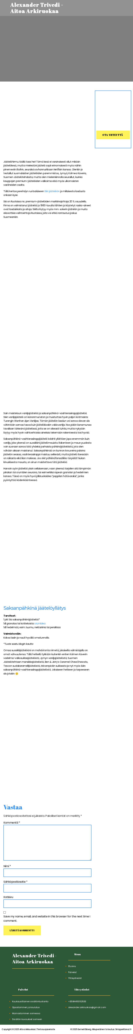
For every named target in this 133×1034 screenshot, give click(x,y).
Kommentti (11, 823)
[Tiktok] (15, 977)
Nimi (7, 866)
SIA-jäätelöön (52, 191)
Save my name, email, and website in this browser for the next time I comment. (46, 918)
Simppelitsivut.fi (100, 1029)
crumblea (40, 623)
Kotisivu (8, 897)
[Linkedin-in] (24, 977)
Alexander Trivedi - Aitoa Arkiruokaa (34, 958)
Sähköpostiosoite (15, 882)
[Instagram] (32, 977)
